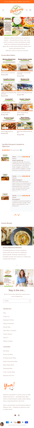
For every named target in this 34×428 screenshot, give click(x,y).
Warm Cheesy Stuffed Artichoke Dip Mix (24, 132)
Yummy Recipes (7, 334)
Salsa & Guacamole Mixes (10, 361)
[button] (3, 10)
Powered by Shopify (21, 425)
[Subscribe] (29, 301)
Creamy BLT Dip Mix (5, 112)
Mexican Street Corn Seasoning (8, 72)
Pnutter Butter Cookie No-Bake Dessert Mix (24, 73)
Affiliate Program (8, 341)
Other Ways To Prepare (9, 330)
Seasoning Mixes (7, 368)
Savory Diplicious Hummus (12, 247)
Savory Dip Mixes (8, 354)
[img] (6, 150)
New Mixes (6, 351)
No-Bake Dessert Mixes (9, 358)
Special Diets (7, 327)
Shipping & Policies (8, 320)
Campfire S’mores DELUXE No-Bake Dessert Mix (8, 93)
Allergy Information (8, 323)
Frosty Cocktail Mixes (9, 372)
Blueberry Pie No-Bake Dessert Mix (24, 92)
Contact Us (6, 316)
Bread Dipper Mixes (8, 365)
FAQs (4, 313)
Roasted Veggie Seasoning (7, 131)
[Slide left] (13, 265)
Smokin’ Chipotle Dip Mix (22, 112)
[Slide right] (20, 265)
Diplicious (14, 425)
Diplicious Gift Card (8, 375)
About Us (5, 337)
